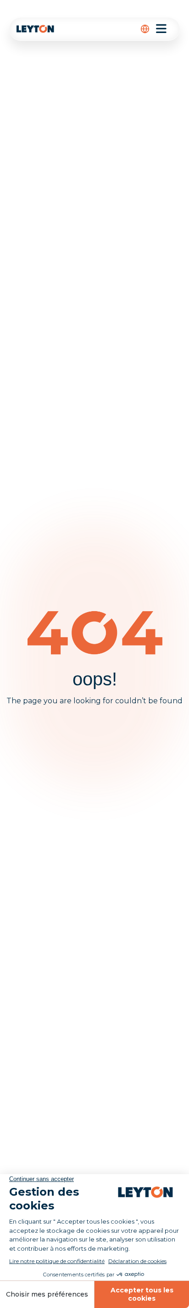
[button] (145, 28)
